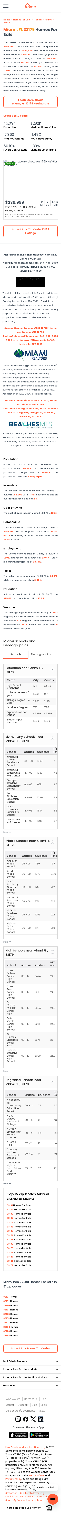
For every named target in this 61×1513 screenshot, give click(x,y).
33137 (10, 1218)
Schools (15, 654)
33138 (10, 1243)
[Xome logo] (30, 5)
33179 (6, 22)
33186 (10, 1235)
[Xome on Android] (39, 1435)
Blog (34, 1405)
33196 (10, 1252)
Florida (38, 19)
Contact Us (30, 1399)
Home (6, 19)
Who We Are (13, 1399)
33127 (10, 1230)
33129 (10, 1239)
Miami (48, 19)
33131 (10, 1205)
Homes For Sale (21, 19)
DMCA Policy (26, 1496)
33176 (10, 1248)
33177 (10, 1265)
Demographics (41, 654)
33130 (10, 1213)
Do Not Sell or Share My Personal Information (27, 1498)
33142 (10, 1261)
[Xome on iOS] (19, 1435)
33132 (10, 1209)
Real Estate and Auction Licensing (25, 1447)
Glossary (23, 1405)
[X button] (33, 1419)
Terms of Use (37, 1475)
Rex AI (42, 1410)
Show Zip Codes (30, 1348)
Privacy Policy (13, 1479)
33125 (10, 1256)
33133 (10, 1226)
